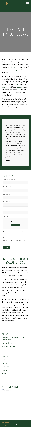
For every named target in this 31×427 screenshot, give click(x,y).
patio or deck (20, 70)
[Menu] (26, 3)
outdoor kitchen (6, 87)
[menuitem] (26, 3)
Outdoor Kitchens (6, 367)
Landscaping (5, 377)
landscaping (20, 87)
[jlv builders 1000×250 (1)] (12, 3)
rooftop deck (12, 67)
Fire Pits (4, 373)
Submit (6, 247)
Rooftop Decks (6, 360)
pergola (15, 84)
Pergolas (4, 370)
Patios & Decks (6, 363)
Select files (15, 225)
